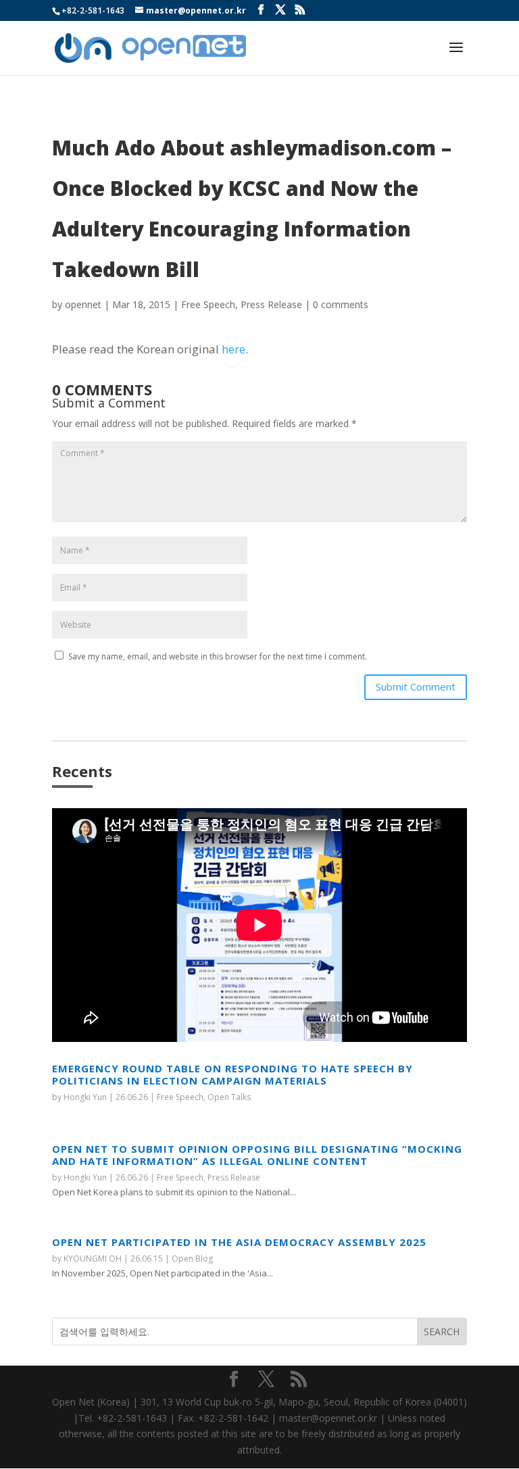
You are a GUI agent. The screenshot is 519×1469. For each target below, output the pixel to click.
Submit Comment (415, 686)
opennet (83, 304)
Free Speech (208, 304)
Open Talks (229, 1097)
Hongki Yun (85, 1097)
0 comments (340, 304)
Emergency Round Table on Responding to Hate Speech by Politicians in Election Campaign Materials (232, 1074)
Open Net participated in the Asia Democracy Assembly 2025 (239, 1242)
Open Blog (192, 1258)
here (233, 349)
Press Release (271, 304)
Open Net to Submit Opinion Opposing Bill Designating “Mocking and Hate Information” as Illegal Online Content (257, 1155)
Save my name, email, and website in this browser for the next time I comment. (217, 656)
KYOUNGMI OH (93, 1258)
